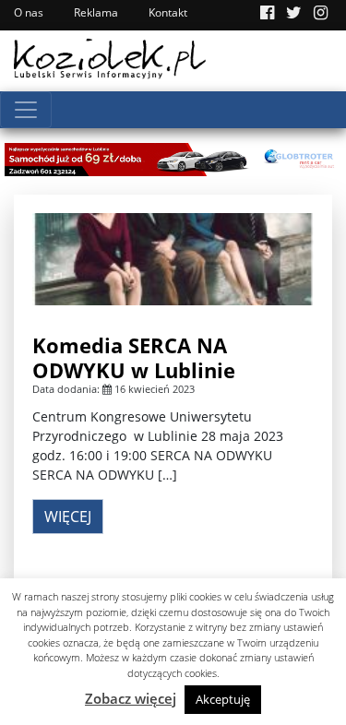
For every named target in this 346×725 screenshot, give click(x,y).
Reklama (96, 12)
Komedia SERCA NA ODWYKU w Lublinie (133, 357)
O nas (28, 12)
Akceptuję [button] (223, 699)
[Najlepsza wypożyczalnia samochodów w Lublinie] (173, 158)
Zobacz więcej (130, 698)
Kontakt (168, 12)
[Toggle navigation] (26, 109)
